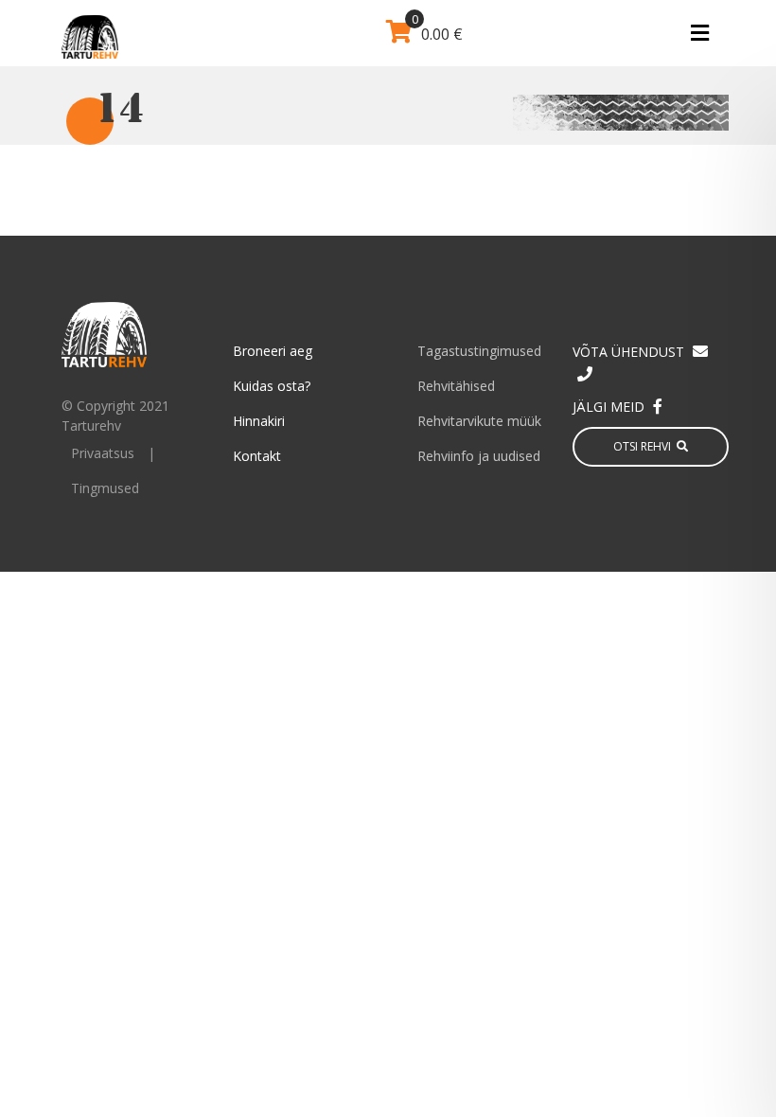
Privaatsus (102, 453)
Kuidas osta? (271, 386)
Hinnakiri (259, 421)
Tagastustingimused (479, 351)
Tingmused (105, 488)
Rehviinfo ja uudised (478, 456)
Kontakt (257, 456)
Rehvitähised (456, 386)
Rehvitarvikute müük (479, 421)
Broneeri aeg (272, 351)
